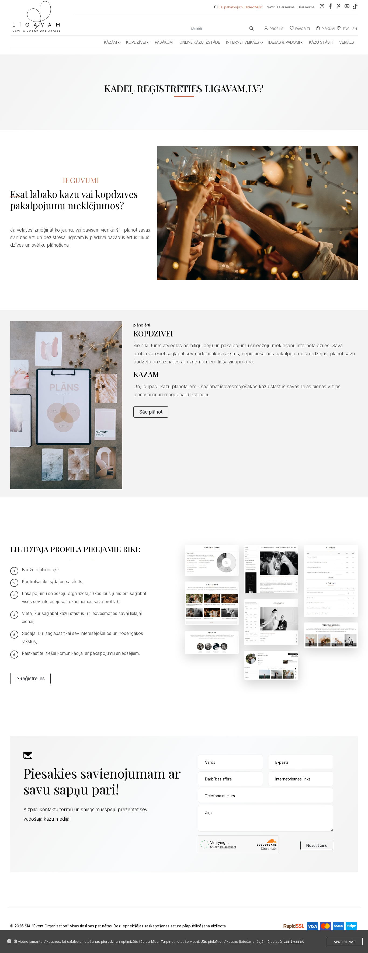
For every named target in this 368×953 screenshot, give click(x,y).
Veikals (346, 42)
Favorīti (302, 29)
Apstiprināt (345, 941)
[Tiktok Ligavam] (355, 7)
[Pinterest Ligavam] (339, 7)
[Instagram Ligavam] (322, 7)
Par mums (307, 7)
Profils (276, 29)
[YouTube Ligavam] (347, 7)
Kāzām (110, 42)
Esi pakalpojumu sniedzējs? (241, 7)
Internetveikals (242, 42)
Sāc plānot (150, 412)
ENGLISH (350, 29)
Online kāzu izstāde (199, 42)
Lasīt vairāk (294, 941)
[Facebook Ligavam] (330, 7)
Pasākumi (164, 42)
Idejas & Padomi (284, 42)
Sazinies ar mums (281, 7)
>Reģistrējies (30, 678)
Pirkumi (328, 29)
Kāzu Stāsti (321, 42)
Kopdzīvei (136, 42)
